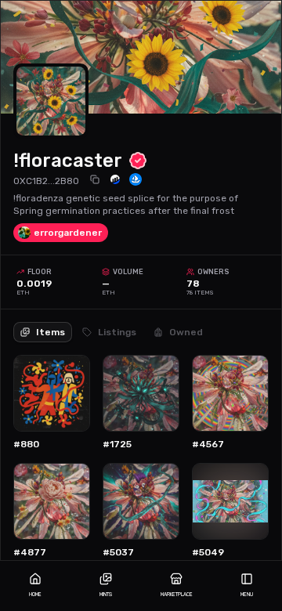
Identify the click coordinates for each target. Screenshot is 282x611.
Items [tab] (50, 332)
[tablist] (111, 325)
